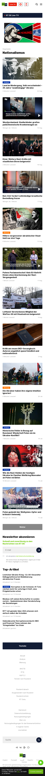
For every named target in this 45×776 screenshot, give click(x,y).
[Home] (4, 4)
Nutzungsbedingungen (22, 717)
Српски (24, 762)
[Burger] (41, 4)
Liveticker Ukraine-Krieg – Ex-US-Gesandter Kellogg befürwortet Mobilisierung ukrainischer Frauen (22, 577)
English (5, 760)
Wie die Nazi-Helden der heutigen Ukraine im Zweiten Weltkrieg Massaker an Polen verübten (22, 475)
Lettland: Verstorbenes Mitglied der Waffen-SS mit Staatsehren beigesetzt (21, 313)
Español (30, 760)
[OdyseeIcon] (28, 747)
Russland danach (22, 689)
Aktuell (22, 656)
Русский (14, 760)
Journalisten (22, 730)
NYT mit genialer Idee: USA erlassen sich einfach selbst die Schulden (20, 612)
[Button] (39, 550)
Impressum (22, 710)
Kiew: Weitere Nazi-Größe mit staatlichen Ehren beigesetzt (17, 160)
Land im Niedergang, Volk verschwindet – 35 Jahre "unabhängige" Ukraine (22, 86)
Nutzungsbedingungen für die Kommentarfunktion (22, 723)
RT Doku (22, 699)
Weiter (22, 527)
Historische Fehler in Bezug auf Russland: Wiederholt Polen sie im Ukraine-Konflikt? (19, 433)
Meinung (22, 662)
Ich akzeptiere (20, 556)
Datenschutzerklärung (23, 713)
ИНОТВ (22, 669)
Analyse (22, 659)
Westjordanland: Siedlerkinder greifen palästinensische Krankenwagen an (21, 123)
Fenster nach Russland (22, 679)
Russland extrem (22, 696)
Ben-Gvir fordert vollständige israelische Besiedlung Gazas (22, 197)
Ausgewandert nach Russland (22, 693)
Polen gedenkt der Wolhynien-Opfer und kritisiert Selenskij (22, 513)
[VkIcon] (20, 747)
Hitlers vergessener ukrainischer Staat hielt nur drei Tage (22, 237)
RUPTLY (22, 675)
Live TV (13, 4)
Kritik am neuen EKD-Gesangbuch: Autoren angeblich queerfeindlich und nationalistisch (21, 350)
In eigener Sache (22, 727)
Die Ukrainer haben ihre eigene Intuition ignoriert (22, 392)
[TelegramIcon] (16, 747)
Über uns (22, 720)
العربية (22, 760)
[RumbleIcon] (24, 747)
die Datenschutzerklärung (25, 556)
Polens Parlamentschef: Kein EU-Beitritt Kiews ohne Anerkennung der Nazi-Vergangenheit (22, 274)
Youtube (22, 646)
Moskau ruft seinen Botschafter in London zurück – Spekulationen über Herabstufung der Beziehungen (21, 601)
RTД (22, 672)
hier (18, 771)
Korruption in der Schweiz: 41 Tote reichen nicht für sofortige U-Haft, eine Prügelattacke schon (22, 589)
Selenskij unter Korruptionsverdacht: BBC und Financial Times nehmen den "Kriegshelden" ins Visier (21, 623)
